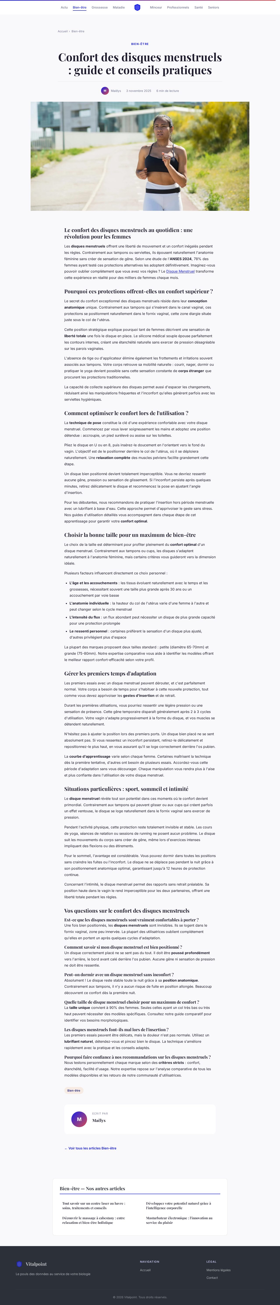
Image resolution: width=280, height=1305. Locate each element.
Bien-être (79, 7)
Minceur (156, 7)
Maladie (119, 7)
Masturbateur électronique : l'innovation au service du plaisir (179, 1220)
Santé (198, 7)
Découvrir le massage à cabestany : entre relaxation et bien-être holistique (93, 1220)
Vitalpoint (36, 1264)
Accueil (63, 31)
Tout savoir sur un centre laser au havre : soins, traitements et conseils (93, 1205)
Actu (64, 7)
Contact (212, 1277)
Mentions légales (218, 1270)
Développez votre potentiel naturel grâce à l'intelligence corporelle (178, 1205)
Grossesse (100, 7)
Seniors (213, 7)
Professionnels (178, 7)
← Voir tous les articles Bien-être (90, 1148)
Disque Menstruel (180, 271)
